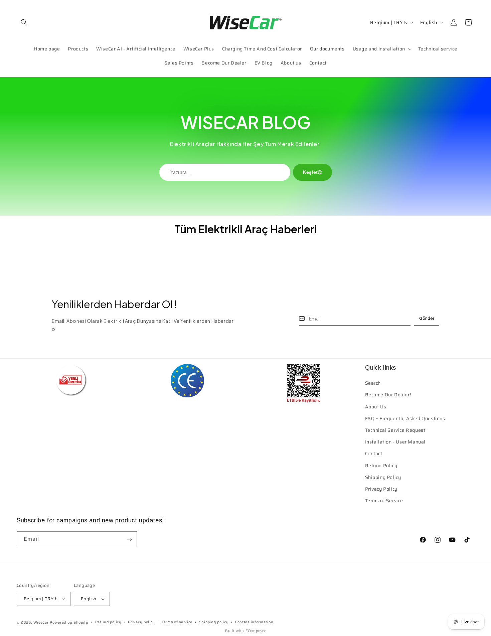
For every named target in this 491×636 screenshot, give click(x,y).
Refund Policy (381, 465)
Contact (373, 453)
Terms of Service (384, 500)
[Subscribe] (129, 539)
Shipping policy (214, 622)
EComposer (256, 631)
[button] (24, 22)
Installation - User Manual (395, 442)
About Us (375, 406)
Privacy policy (141, 622)
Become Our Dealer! (388, 394)
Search (373, 383)
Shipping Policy (383, 477)
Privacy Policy (381, 489)
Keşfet (310, 172)
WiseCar (41, 622)
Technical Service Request (395, 430)
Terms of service (177, 622)
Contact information (254, 622)
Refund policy (108, 622)
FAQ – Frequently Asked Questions (405, 418)
